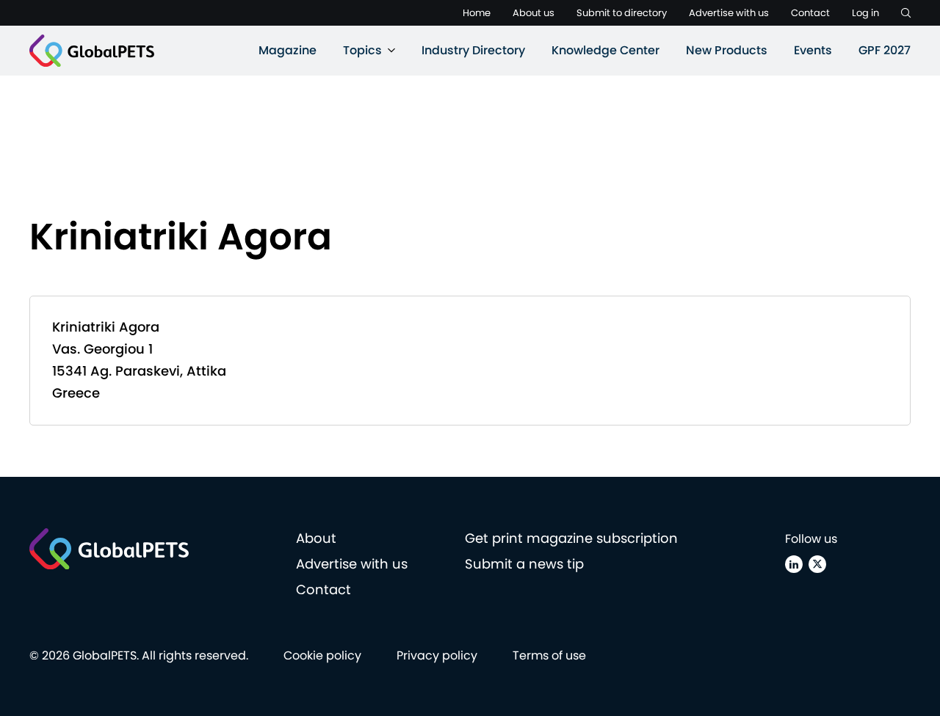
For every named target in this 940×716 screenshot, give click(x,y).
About (316, 538)
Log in (865, 13)
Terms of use (549, 655)
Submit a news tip (524, 564)
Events (813, 50)
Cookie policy (322, 655)
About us (533, 13)
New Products (726, 50)
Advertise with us (729, 13)
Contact (810, 13)
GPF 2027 (884, 50)
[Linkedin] (794, 564)
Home (477, 13)
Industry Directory (473, 50)
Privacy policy (437, 655)
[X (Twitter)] (817, 564)
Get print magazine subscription (571, 538)
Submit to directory (621, 13)
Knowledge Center (605, 50)
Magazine (287, 50)
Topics (362, 50)
